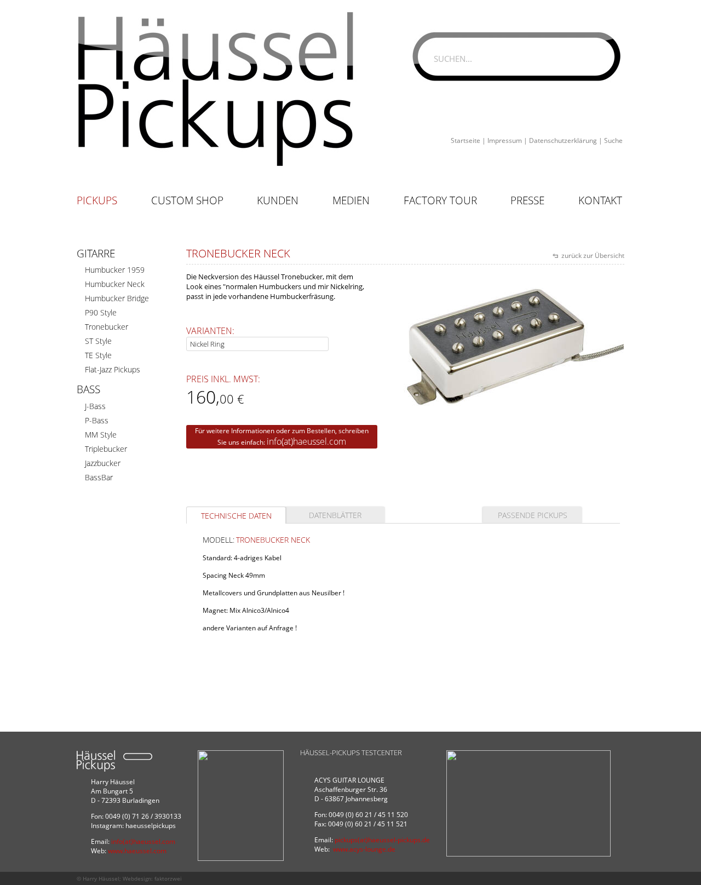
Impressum (504, 140)
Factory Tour (440, 200)
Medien (351, 200)
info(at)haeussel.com (306, 441)
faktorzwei (168, 878)
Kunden (277, 200)
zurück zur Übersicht (592, 255)
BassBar (99, 477)
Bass (88, 389)
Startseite (465, 140)
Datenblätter (335, 515)
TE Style (98, 355)
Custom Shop (187, 200)
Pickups (97, 200)
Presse (527, 200)
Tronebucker (106, 326)
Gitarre (96, 253)
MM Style (101, 434)
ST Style (98, 341)
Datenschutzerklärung (563, 140)
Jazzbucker (102, 463)
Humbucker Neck (115, 284)
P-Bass (96, 420)
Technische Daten (236, 515)
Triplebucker (106, 449)
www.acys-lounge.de (364, 849)
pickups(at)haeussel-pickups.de (382, 839)
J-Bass (95, 406)
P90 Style (101, 312)
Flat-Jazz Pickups (112, 369)
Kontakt (600, 200)
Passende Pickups (532, 515)
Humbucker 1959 (115, 270)
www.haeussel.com (137, 850)
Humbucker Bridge (117, 298)
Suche (613, 140)
